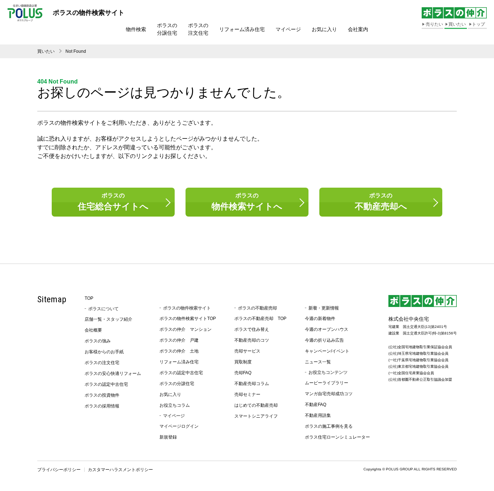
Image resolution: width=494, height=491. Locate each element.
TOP (89, 298)
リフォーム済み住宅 (242, 29)
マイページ (288, 29)
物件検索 (136, 29)
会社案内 (358, 29)
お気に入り (324, 29)
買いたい (457, 24)
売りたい (434, 24)
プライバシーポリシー (59, 469)
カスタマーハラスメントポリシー (120, 469)
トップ (478, 24)
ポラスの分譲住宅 (167, 29)
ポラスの (113, 201)
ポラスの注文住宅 (198, 29)
